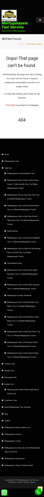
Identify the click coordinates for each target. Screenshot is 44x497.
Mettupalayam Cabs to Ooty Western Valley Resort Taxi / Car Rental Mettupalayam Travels (23, 321)
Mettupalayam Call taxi (13, 434)
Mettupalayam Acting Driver (15, 458)
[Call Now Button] (38, 491)
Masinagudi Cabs (11, 377)
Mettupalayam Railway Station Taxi (17, 427)
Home (7, 154)
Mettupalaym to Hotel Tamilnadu (19, 295)
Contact (7, 421)
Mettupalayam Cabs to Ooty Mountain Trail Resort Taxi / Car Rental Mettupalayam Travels (22, 306)
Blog (6, 414)
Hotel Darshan (12, 231)
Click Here (11, 105)
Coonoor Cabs (10, 364)
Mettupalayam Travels (13, 441)
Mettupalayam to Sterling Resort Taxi (20, 173)
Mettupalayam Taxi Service (15, 25)
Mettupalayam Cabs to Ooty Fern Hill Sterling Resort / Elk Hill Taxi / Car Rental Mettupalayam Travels (23, 252)
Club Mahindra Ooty (14, 263)
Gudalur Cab (9, 384)
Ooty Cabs (8, 168)
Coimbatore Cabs (11, 400)
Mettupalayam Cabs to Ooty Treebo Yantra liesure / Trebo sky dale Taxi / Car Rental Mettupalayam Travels (22, 184)
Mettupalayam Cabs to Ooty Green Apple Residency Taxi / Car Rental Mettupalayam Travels (22, 274)
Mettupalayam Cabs (12, 161)
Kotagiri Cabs (9, 370)
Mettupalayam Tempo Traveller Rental (19, 465)
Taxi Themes (30, 482)
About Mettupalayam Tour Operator (18, 407)
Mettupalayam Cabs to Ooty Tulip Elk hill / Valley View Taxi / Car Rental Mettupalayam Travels (23, 220)
